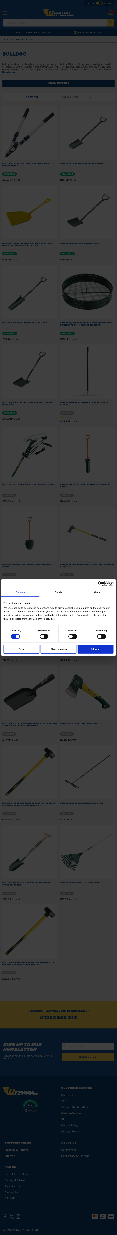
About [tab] (96, 592)
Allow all (95, 649)
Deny (21, 649)
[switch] (44, 636)
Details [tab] (58, 592)
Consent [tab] (20, 592)
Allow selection (58, 649)
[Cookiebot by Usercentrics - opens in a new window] (100, 583)
